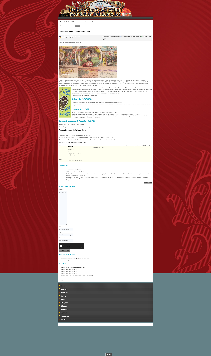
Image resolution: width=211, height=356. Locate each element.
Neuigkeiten (10, 22)
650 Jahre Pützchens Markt (16, 143)
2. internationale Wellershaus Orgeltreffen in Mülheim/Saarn (17, 244)
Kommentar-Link (205, 169)
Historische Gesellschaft (17, 36)
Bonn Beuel (13, 147)
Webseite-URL (5, 224)
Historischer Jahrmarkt (16, 141)
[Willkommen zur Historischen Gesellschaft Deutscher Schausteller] (38, 8)
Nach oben (4, 266)
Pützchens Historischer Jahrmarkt (11, 257)
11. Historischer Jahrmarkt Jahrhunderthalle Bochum (16, 246)
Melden (10, 167)
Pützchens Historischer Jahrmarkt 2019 (12, 255)
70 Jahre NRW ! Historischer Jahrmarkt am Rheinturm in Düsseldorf (19, 261)
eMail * (3, 218)
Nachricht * (4, 176)
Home (4, 22)
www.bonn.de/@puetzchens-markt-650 (20, 132)
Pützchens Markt (14, 145)
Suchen (20, 26)
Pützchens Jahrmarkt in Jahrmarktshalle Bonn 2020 (15, 253)
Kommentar (180, 135)
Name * (3, 212)
